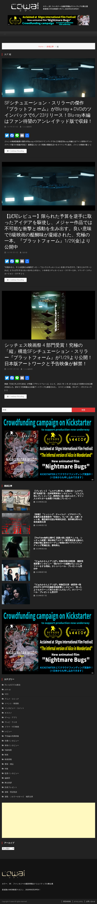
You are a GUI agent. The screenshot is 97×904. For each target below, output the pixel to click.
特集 (6, 768)
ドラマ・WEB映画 (12, 726)
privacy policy (78, 901)
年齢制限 (8, 750)
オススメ (8, 713)
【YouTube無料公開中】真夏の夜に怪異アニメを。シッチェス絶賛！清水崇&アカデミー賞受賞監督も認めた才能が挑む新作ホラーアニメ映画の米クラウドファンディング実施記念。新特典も (58, 541)
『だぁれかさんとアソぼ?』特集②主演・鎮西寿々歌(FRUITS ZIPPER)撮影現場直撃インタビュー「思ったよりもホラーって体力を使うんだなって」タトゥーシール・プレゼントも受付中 (58, 588)
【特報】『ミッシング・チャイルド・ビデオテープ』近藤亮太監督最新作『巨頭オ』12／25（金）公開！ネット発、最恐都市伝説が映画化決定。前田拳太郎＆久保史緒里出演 (58, 518)
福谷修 (24, 252)
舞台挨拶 (8, 782)
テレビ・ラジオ (11, 722)
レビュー (8, 731)
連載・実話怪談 (11, 792)
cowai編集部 (27, 127)
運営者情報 (67, 901)
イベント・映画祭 (12, 703)
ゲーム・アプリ (11, 717)
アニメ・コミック (12, 699)
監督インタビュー (12, 773)
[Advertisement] (48, 820)
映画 (6, 754)
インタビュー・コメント (14, 708)
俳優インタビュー (12, 740)
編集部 (7, 778)
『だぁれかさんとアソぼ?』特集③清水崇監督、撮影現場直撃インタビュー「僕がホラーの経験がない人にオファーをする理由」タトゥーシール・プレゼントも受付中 (58, 565)
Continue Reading (16, 151)
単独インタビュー (12, 745)
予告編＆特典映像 (12, 736)
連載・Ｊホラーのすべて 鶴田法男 (19, 796)
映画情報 (8, 759)
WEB (6, 694)
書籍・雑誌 (9, 764)
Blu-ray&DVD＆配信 (12, 685)
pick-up (8, 689)
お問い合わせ (90, 901)
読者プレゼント (11, 787)
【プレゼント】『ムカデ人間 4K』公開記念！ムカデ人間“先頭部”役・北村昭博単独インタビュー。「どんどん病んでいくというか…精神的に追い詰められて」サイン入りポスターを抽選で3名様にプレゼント (59, 495)
